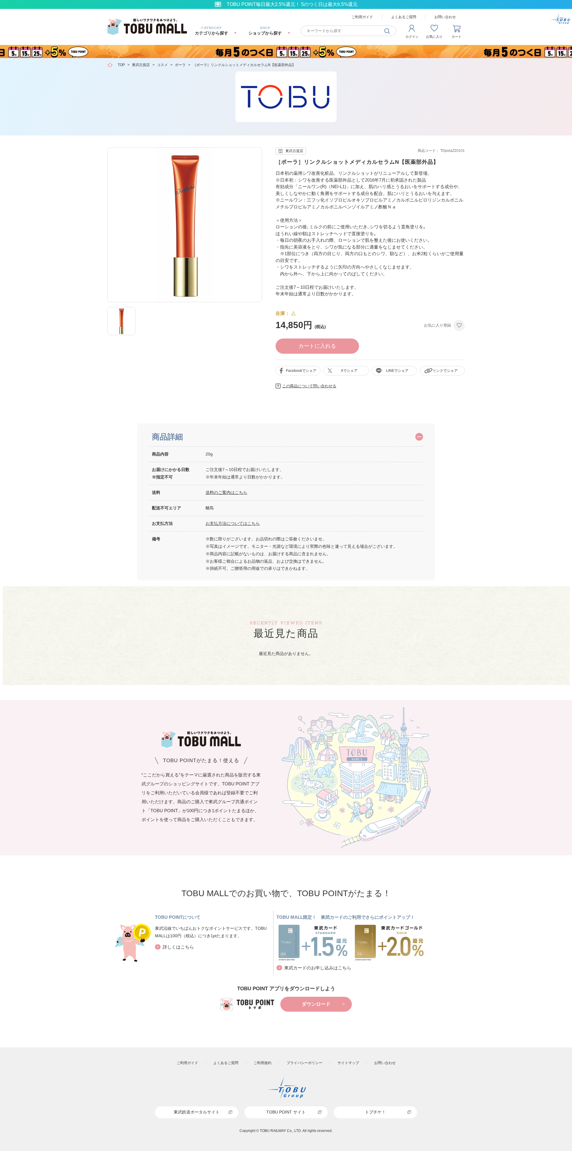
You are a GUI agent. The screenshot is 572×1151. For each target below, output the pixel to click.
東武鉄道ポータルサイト (197, 1112)
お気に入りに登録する (459, 325)
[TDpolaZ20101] (121, 321)
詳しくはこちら (178, 946)
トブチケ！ (375, 1112)
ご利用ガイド (362, 17)
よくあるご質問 (403, 17)
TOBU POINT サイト (286, 1112)
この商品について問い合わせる (309, 386)
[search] (387, 31)
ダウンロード (316, 1004)
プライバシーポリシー (304, 1063)
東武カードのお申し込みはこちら (317, 967)
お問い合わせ (445, 17)
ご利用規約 (262, 1063)
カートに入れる (317, 346)
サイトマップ (348, 1063)
